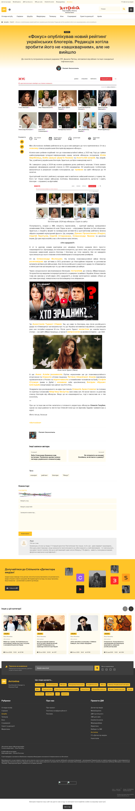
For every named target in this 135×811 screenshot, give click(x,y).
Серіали (20, 16)
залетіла (84, 329)
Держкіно (65, 694)
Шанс (37, 689)
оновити (22, 490)
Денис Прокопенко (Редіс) (89, 233)
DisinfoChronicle (49, 2)
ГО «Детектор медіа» (127, 2)
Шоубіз (30, 16)
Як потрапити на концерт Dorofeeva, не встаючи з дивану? (91, 456)
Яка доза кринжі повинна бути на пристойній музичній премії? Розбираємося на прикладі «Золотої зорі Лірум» (47, 644)
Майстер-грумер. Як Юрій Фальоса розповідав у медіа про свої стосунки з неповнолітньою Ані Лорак (16, 643)
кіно (57, 694)
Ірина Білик (39, 694)
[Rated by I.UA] (63, 782)
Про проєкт (50, 708)
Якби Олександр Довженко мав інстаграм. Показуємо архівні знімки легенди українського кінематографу (45, 457)
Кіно (61, 16)
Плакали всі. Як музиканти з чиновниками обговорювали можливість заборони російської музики (114, 644)
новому (33, 148)
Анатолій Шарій (85, 158)
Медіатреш (41, 16)
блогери (55, 475)
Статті (12, 22)
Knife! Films (49, 694)
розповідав (36, 261)
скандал (33, 475)
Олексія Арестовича (84, 389)
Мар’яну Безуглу (59, 392)
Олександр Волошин (49, 259)
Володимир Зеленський (76, 684)
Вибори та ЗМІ (96, 729)
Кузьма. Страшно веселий (116, 689)
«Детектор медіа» (11, 751)
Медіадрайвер (60, 2)
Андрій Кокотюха (92, 684)
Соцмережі (71, 16)
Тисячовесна (40, 684)
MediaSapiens (17, 2)
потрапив (76, 271)
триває (79, 170)
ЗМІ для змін (38, 2)
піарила (47, 377)
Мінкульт (63, 684)
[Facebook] (22, 142)
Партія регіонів (47, 689)
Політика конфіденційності (56, 711)
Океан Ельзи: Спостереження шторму (66, 689)
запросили (73, 332)
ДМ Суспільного (28, 2)
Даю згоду (67, 807)
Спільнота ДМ (13, 588)
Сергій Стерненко (60, 236)
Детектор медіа (6, 2)
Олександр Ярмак (84, 236)
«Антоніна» (35, 423)
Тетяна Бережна (52, 684)
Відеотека (95, 726)
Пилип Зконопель (70, 68)
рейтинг (44, 475)
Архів (99, 16)
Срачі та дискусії (86, 16)
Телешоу (52, 16)
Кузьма (130, 689)
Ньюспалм (95, 738)
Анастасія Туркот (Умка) (47, 324)
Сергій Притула (38, 236)
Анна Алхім (42, 374)
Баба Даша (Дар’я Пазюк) (58, 158)
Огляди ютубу (7, 16)
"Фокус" (66, 475)
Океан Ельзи (85, 689)
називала (56, 374)
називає (62, 382)
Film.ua (103, 684)
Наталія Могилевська (99, 689)
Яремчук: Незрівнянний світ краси (118, 684)
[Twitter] (22, 147)
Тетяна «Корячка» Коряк (82, 377)
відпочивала (60, 379)
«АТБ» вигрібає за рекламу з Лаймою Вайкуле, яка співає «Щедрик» (83, 642)
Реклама (49, 714)
